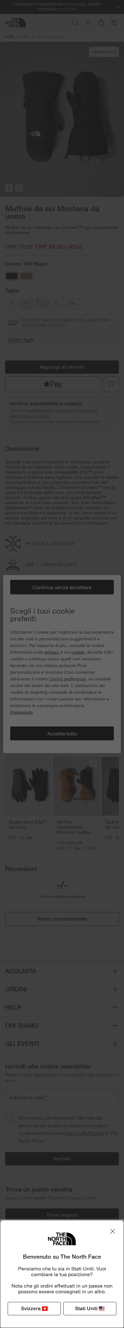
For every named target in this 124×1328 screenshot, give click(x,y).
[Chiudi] (112, 1231)
